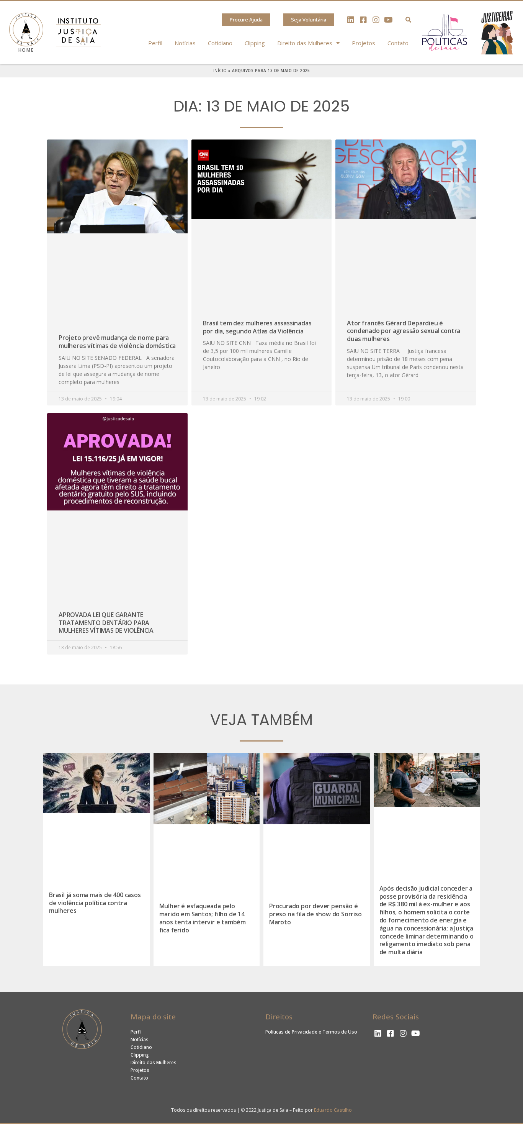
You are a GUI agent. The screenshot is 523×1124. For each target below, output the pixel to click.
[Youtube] (388, 20)
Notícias (185, 43)
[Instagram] (376, 20)
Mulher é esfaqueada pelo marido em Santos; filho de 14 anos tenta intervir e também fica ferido (202, 918)
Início (220, 70)
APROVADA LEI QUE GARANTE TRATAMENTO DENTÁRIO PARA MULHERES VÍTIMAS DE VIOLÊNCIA (106, 622)
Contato (398, 43)
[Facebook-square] (363, 20)
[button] (246, 19)
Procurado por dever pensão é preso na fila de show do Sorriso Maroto (315, 914)
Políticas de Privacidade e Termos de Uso (311, 1032)
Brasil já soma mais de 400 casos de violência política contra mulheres (95, 903)
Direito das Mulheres (304, 43)
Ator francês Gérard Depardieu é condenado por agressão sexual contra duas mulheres (403, 331)
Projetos (363, 43)
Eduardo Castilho (333, 1110)
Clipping (255, 43)
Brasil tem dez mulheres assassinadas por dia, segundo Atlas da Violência (257, 327)
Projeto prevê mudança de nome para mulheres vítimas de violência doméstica (117, 341)
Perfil (155, 43)
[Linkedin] (350, 20)
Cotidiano (220, 43)
